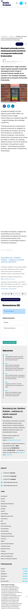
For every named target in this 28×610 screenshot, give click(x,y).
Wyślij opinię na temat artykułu (10, 299)
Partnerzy (3, 523)
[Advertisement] (14, 22)
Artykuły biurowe (5, 546)
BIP (2, 521)
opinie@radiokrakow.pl (9, 279)
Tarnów (3, 501)
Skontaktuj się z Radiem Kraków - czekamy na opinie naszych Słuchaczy (12, 260)
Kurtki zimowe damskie (7, 543)
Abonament (4, 518)
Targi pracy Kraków (6, 533)
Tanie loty (3, 538)
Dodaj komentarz (9, 342)
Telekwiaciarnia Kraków (7, 536)
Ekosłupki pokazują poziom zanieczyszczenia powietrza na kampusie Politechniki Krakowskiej (14, 38)
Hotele (2, 541)
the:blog (3, 551)
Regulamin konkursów (7, 516)
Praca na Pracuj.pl (6, 526)
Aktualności (4, 36)
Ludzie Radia (4, 513)
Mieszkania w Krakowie (7, 553)
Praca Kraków (5, 528)
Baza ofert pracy (5, 548)
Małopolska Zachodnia (7, 503)
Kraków (11, 36)
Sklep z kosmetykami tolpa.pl (9, 558)
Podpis (6, 322)
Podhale (3, 508)
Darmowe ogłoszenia (7, 556)
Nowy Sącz (4, 506)
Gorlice (3, 511)
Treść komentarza (9, 328)
